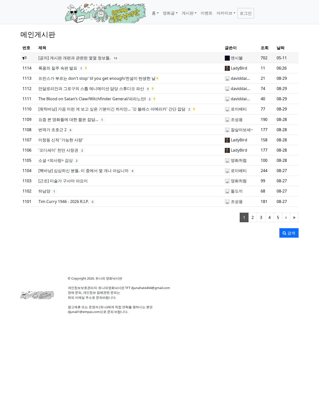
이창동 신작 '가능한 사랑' (60, 140)
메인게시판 (37, 34)
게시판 (188, 13)
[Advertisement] (159, 255)
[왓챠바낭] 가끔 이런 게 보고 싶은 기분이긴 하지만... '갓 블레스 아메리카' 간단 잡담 (111, 109)
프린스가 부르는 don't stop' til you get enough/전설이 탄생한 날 (97, 78)
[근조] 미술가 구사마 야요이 (63, 181)
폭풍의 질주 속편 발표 (57, 68)
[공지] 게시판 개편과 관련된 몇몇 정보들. (74, 58)
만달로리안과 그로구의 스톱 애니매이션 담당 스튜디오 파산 (91, 88)
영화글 (169, 13)
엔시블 (237, 58)
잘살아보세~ (242, 129)
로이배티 (239, 109)
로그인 (246, 13)
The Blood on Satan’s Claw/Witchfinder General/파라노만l (92, 98)
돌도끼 (237, 191)
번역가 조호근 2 (52, 129)
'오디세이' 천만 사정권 (58, 150)
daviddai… (240, 78)
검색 (290, 233)
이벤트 (207, 13)
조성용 (237, 119)
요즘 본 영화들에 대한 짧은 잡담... (68, 119)
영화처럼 (239, 160)
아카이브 (225, 13)
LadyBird (239, 68)
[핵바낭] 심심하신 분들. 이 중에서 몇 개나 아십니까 (83, 170)
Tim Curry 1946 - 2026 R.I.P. (63, 201)
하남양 (44, 191)
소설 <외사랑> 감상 (55, 160)
